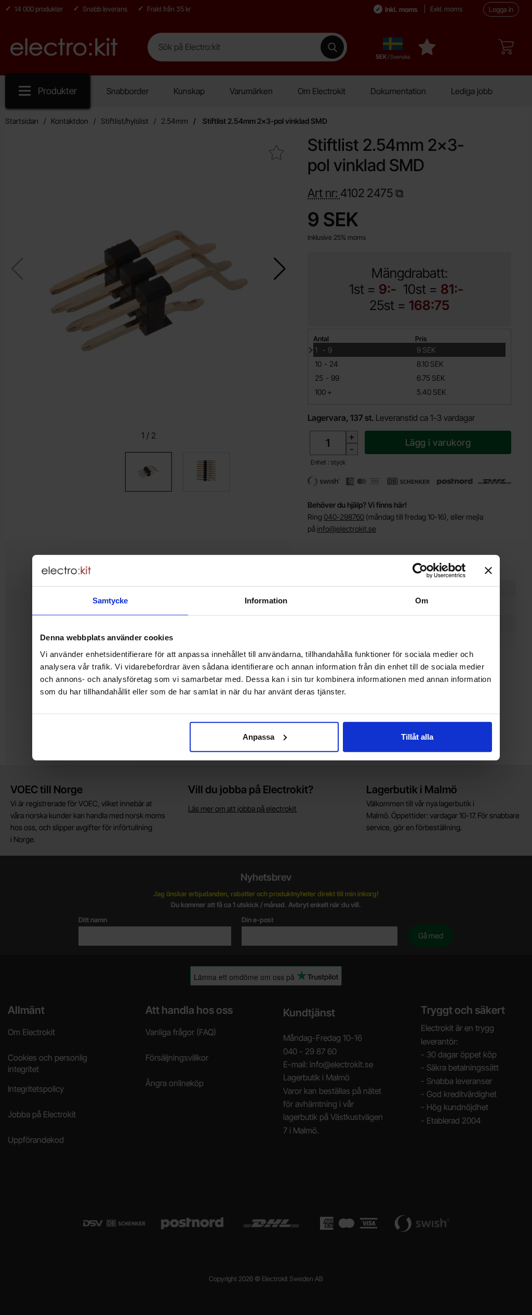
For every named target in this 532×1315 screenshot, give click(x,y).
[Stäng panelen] (488, 570)
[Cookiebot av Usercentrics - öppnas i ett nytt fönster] (420, 570)
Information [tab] (266, 600)
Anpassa (258, 736)
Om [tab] (421, 600)
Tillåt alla (417, 736)
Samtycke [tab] (110, 600)
